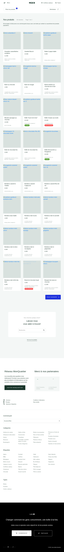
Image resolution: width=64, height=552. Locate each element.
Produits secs (51, 438)
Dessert (20, 461)
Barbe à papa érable (50, 51)
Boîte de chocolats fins (31, 150)
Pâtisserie (35, 437)
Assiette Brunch (29, 51)
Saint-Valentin (52, 454)
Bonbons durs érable (10, 215)
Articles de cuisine (8, 432)
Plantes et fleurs (37, 439)
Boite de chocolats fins (11, 150)
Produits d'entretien (53, 436)
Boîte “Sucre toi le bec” (31, 118)
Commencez (23, 533)
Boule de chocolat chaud (31, 280)
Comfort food (21, 459)
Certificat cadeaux (48, 2)
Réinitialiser (53, 9)
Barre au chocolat (9, 84)
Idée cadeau (36, 459)
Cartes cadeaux (7, 489)
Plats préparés (37, 442)
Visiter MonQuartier (15, 387)
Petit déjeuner (37, 466)
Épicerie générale (23, 464)
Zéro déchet (51, 464)
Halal (34, 454)
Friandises (21, 437)
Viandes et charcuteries (54, 443)
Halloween (36, 456)
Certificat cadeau (7, 466)
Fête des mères (22, 469)
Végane (50, 459)
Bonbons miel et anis (30, 215)
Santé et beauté (52, 441)
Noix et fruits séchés (38, 434)
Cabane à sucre (7, 464)
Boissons (5, 439)
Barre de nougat (29, 84)
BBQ (4, 456)
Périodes (8, 402)
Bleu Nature (7, 125)
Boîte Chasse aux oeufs (51, 118)
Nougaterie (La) (28, 93)
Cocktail (20, 454)
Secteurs (8, 400)
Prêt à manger (37, 469)
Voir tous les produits (32, 339)
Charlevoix (6, 469)
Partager (44, 533)
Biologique (6, 459)
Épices (20, 466)
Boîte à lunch (6, 461)
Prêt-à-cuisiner (37, 471)
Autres (5, 437)
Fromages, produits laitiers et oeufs (23, 440)
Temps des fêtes (52, 456)
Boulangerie (6, 442)
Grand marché (22, 471)
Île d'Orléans (36, 461)
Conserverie (21, 434)
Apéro (4, 454)
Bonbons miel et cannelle (51, 215)
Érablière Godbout (49, 60)
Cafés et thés (21, 432)
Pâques (35, 464)
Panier (59, 2)
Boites (4, 484)
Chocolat (5, 471)
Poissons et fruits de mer (53, 432)
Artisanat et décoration (9, 434)
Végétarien (51, 461)
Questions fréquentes (11, 404)
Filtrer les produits (11, 9)
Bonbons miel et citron (10, 247)
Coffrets (20, 456)
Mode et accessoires (38, 432)
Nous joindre (36, 402)
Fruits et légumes (22, 443)
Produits (5, 486)
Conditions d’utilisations (39, 400)
